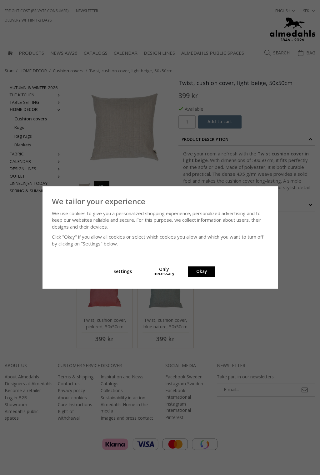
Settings (122, 271)
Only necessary (163, 271)
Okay (201, 271)
